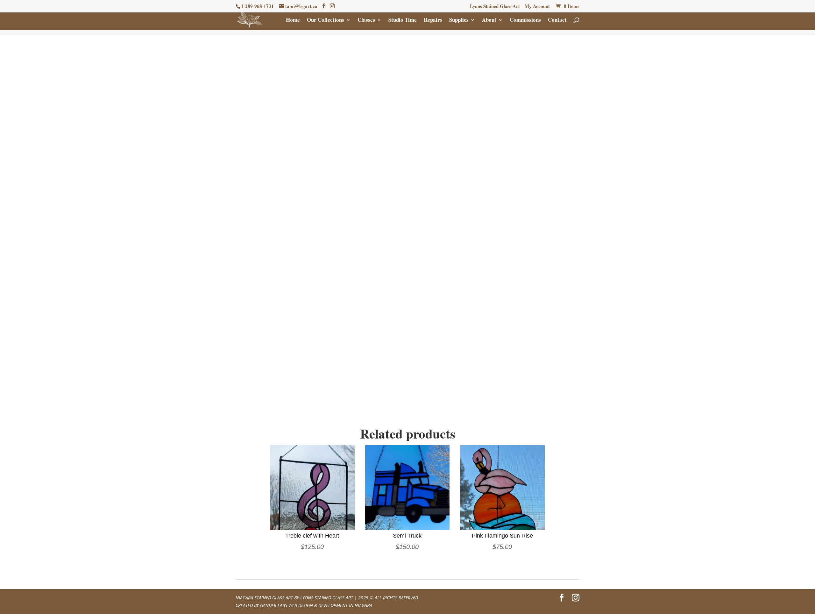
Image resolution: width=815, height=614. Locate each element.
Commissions (525, 21)
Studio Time (402, 21)
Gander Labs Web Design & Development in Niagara (316, 605)
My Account (537, 7)
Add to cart (493, 164)
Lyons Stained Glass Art (495, 7)
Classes (366, 21)
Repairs (433, 21)
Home (293, 21)
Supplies (459, 21)
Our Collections (325, 21)
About (489, 21)
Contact (557, 21)
